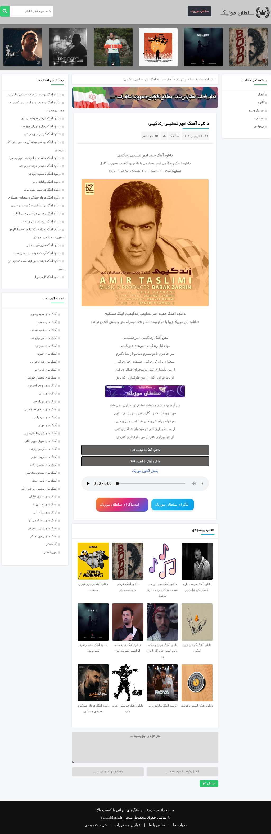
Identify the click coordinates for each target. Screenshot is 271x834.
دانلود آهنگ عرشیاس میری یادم (42, 221)
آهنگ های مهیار (48, 425)
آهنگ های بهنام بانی (45, 512)
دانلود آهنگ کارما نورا (48, 276)
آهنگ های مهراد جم (45, 401)
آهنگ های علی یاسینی (43, 329)
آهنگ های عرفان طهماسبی (40, 409)
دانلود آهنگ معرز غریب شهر (44, 245)
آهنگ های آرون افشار (44, 456)
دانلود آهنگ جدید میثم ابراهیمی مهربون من (35, 157)
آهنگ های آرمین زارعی (43, 448)
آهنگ (261, 94)
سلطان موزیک (199, 11)
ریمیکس (259, 126)
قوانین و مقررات (127, 825)
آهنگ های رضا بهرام (45, 504)
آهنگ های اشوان (47, 353)
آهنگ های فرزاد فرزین (43, 361)
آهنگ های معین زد (46, 345)
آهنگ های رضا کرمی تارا (42, 520)
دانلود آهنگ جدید (161, 155)
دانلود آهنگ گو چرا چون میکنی (42, 134)
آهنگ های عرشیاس (45, 417)
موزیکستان (50, 552)
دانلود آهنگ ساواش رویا (47, 181)
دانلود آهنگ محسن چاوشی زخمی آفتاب (37, 213)
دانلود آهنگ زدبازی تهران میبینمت (41, 126)
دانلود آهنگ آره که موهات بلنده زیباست (37, 253)
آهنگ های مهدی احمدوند (42, 385)
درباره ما (180, 825)
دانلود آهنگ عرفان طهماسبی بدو (41, 118)
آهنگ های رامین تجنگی (43, 536)
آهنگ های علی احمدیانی (42, 528)
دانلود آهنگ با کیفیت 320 (145, 461)
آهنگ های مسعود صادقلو (42, 472)
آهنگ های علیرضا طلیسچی (40, 433)
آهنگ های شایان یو (45, 369)
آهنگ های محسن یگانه (43, 464)
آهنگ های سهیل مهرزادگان (41, 441)
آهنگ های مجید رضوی (43, 314)
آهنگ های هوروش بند (44, 337)
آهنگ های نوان (48, 393)
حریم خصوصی (95, 825)
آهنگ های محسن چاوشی (42, 377)
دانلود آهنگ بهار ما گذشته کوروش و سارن (36, 205)
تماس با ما (157, 825)
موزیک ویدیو (256, 110)
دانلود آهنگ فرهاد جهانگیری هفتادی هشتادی (34, 197)
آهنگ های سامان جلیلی (43, 496)
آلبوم (261, 102)
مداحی (259, 118)
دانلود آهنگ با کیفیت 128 (145, 449)
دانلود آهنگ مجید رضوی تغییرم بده (40, 165)
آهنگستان (51, 544)
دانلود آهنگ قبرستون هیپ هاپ (42, 189)
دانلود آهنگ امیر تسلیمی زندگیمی (178, 123)
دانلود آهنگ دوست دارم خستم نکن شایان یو (34, 94)
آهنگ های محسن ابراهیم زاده (39, 488)
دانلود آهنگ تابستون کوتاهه (44, 173)
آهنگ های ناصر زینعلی (43, 480)
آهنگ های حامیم (47, 322)
